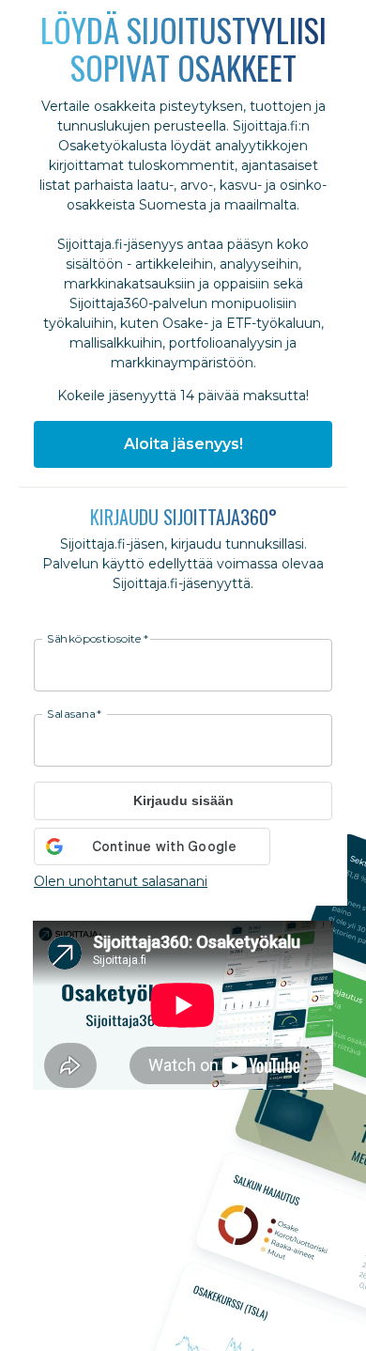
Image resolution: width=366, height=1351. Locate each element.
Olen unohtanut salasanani (120, 881)
